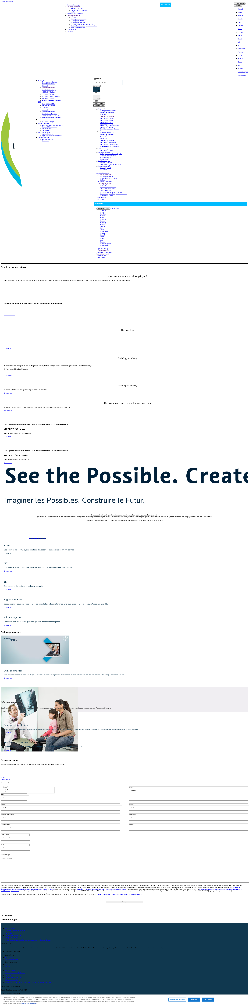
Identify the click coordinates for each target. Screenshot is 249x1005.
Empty (3, 777)
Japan (239, 45)
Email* (131, 804)
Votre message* (5, 854)
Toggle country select (103, 208)
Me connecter (165, 5)
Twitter (7, 964)
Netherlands (241, 48)
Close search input (97, 91)
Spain (239, 65)
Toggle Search (97, 79)
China (240, 22)
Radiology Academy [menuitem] (102, 250)
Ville (2, 844)
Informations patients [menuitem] (102, 254)
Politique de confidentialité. (28, 1003)
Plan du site (8, 933)
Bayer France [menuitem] (100, 257)
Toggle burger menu (98, 103)
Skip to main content (7, 1)
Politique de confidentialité (13, 935)
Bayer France (9, 957)
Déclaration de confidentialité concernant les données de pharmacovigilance (28, 940)
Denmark (241, 25)
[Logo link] (3, 80)
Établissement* (5, 824)
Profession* (132, 814)
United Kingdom (243, 72)
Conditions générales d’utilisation (15, 931)
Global (240, 35)
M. (6, 791)
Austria (240, 12)
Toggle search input (97, 98)
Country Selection (240, 3)
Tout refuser (193, 999)
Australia (240, 9)
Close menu (238, 5)
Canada (240, 19)
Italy (239, 42)
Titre (2, 794)
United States (242, 75)
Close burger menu (98, 105)
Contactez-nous (5, 779)
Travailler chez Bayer (11, 959)
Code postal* (5, 834)
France (240, 29)
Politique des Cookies (11, 938)
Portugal (240, 58)
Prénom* (132, 787)
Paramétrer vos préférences (177, 999)
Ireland (240, 39)
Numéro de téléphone (7, 814)
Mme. (6, 789)
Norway (240, 52)
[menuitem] (73, 5)
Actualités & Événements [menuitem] (104, 252)
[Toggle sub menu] (97, 109)
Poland (240, 55)
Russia (240, 62)
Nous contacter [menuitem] (101, 256)
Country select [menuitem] (114, 208)
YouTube (7, 966)
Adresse (131, 824)
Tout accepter (208, 999)
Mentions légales (10, 928)
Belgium (240, 15)
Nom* (3, 804)
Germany (241, 32)
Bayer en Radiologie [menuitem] (102, 249)
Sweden (240, 68)
